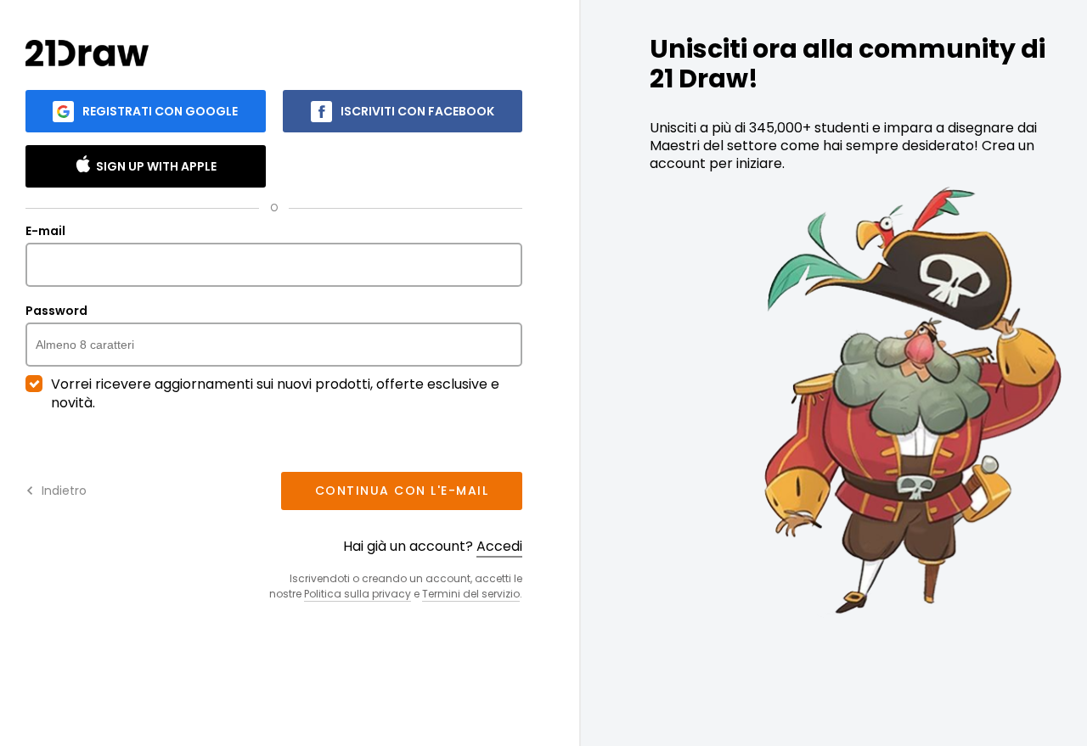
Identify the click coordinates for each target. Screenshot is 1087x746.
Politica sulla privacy (357, 593)
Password (56, 311)
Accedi (499, 546)
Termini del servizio (471, 593)
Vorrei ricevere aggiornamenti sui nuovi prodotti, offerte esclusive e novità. (275, 393)
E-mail (45, 231)
